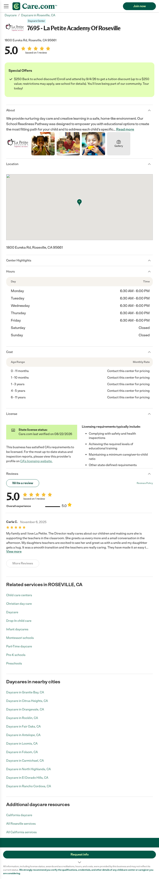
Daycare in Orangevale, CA (25, 709)
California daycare (19, 815)
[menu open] (6, 6)
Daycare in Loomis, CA (22, 743)
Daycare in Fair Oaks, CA (23, 726)
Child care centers (19, 595)
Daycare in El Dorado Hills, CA (27, 778)
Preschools (14, 663)
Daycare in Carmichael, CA (25, 760)
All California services (21, 832)
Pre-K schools (15, 655)
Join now (139, 6)
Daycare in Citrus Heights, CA (27, 701)
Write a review (22, 483)
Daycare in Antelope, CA (23, 735)
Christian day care (19, 604)
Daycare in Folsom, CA (22, 752)
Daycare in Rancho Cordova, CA (28, 786)
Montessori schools (20, 638)
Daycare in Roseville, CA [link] (38, 15)
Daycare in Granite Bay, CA (25, 692)
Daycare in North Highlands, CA (28, 769)
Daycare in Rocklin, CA (22, 718)
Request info (80, 854)
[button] (79, 856)
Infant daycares (17, 629)
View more (14, 551)
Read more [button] (125, 129)
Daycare (12, 612)
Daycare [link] (11, 15)
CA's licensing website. (36, 461)
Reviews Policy (145, 483)
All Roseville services (21, 823)
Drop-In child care (18, 621)
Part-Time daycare (19, 646)
